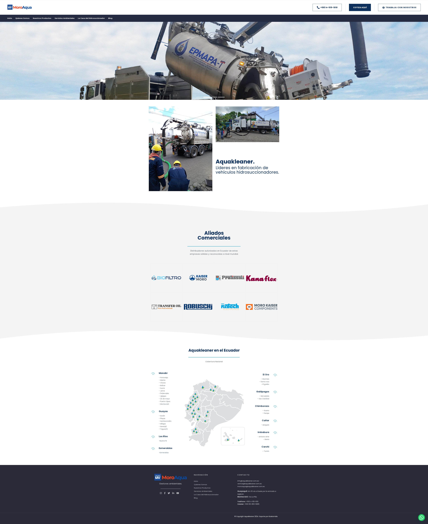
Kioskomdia (273, 516)
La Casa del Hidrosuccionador (206, 494)
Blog (196, 498)
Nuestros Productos (202, 488)
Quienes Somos (200, 484)
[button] (421, 517)
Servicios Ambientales (203, 491)
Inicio (196, 481)
